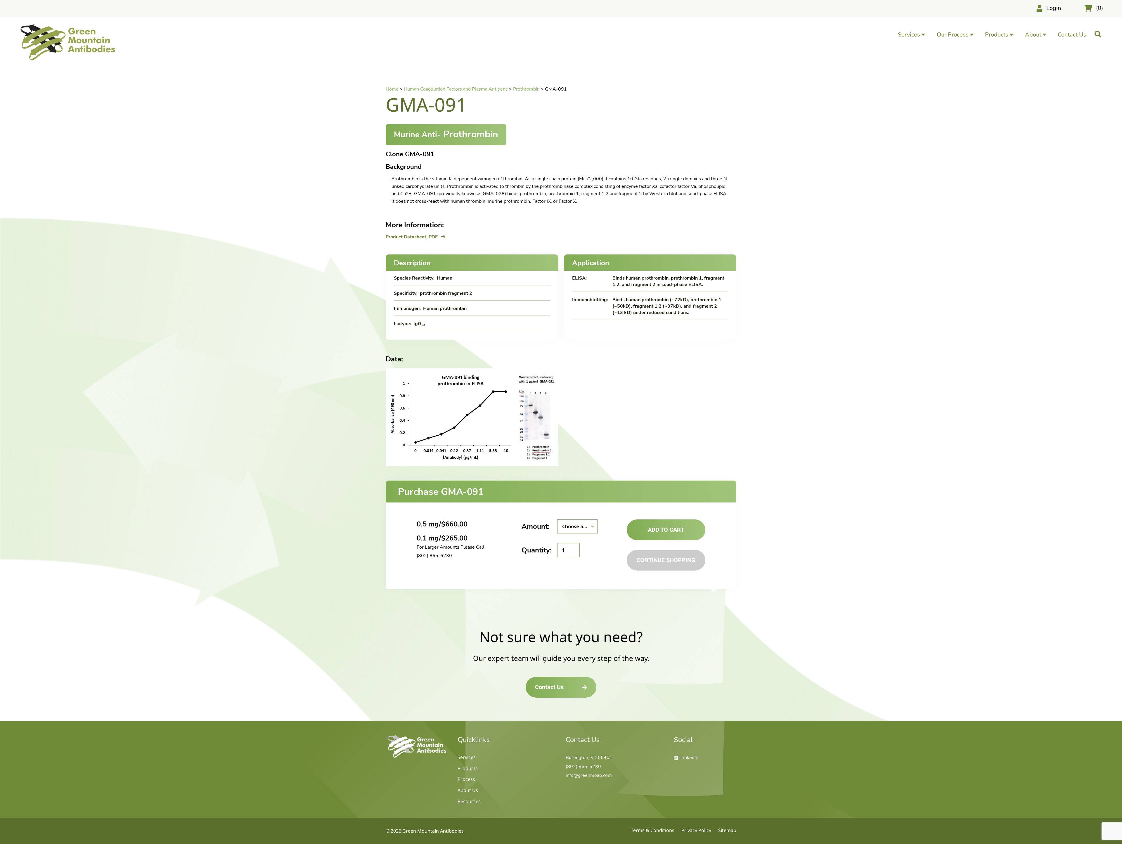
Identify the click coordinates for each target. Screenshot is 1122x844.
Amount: (536, 526)
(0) (1099, 8)
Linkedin (686, 757)
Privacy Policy (696, 830)
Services (467, 757)
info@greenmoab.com (589, 775)
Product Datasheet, (412, 237)
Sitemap (727, 830)
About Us (468, 790)
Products (468, 768)
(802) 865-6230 (434, 555)
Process (466, 779)
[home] (417, 757)
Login (1053, 8)
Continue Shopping (665, 560)
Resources (469, 801)
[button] (911, 34)
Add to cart (666, 529)
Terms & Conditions (652, 830)
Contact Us (1072, 35)
